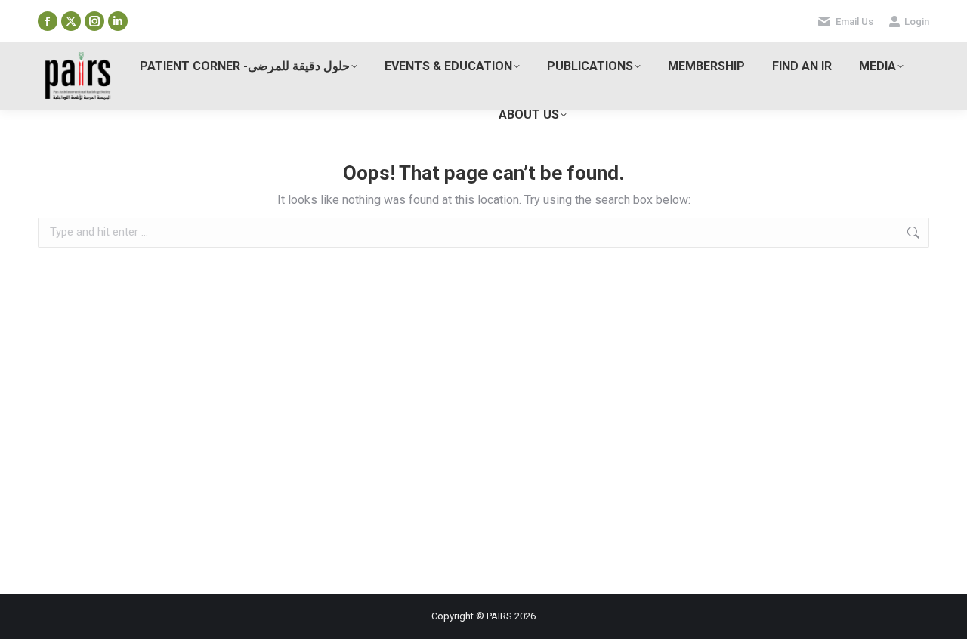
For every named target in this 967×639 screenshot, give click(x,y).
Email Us (854, 21)
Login (916, 21)
